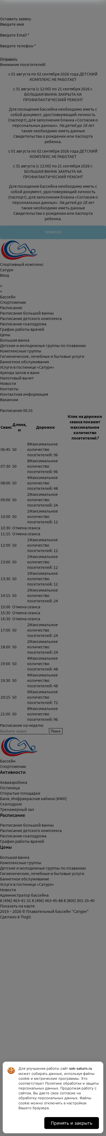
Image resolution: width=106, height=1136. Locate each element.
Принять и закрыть (71, 1123)
